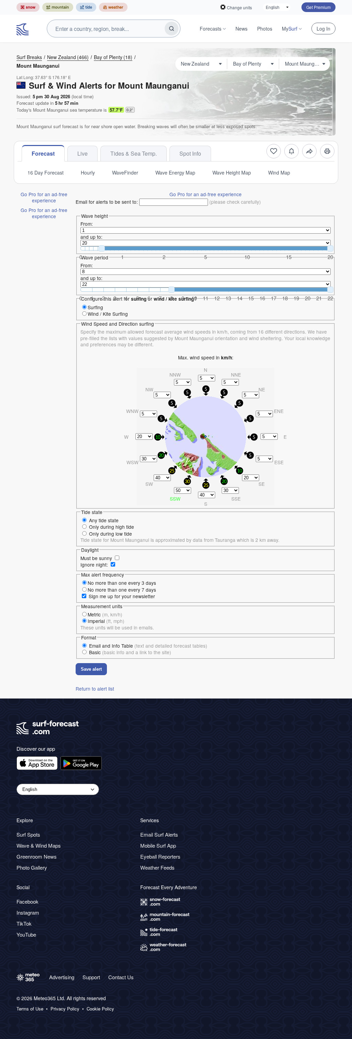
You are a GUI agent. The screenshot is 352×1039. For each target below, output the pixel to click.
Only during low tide (110, 533)
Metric (105, 614)
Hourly (88, 172)
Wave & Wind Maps (38, 845)
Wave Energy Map (175, 172)
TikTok (24, 923)
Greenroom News (36, 856)
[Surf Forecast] (23, 28)
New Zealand (68, 57)
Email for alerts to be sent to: (107, 201)
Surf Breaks (29, 57)
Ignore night (93, 564)
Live (82, 153)
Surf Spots (28, 834)
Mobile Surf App (158, 845)
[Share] (309, 151)
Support (91, 977)
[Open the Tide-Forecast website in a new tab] (86, 7)
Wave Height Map (231, 172)
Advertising (61, 977)
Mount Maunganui (37, 65)
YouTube (26, 934)
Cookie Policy (100, 1009)
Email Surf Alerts (159, 834)
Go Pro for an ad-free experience (44, 197)
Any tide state (104, 520)
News (241, 28)
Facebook (27, 901)
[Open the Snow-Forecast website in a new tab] (28, 7)
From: (86, 223)
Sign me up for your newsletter (122, 596)
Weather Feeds (157, 867)
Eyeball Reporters (160, 856)
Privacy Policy (65, 1009)
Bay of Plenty (113, 57)
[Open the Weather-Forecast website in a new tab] (113, 7)
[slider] (102, 248)
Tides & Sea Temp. (133, 153)
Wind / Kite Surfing (108, 313)
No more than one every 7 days (122, 589)
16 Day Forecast (46, 172)
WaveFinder (125, 172)
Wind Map (279, 172)
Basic (130, 652)
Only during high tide (111, 526)
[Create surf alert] (291, 151)
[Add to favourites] (273, 151)
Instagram (27, 912)
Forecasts (210, 28)
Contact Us (121, 977)
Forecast (43, 153)
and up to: (91, 236)
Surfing (95, 307)
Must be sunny (96, 558)
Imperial (106, 620)
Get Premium (318, 7)
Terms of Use (29, 1009)
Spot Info (190, 153)
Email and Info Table (148, 645)
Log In (323, 28)
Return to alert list (95, 688)
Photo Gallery (31, 867)
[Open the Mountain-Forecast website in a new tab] (57, 7)
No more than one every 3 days (122, 582)
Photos (264, 28)
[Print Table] (327, 151)
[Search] (171, 28)
